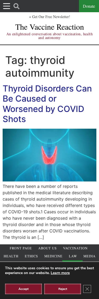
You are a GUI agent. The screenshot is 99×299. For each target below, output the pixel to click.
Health (11, 256)
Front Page (21, 248)
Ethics (31, 256)
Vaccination (75, 248)
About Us (47, 248)
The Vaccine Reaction (49, 26)
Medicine (53, 256)
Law (73, 256)
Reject (62, 289)
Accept (23, 289)
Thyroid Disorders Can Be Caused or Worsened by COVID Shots (47, 103)
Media (89, 256)
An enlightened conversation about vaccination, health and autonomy (49, 35)
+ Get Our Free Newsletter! (49, 16)
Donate (89, 6)
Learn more (60, 272)
